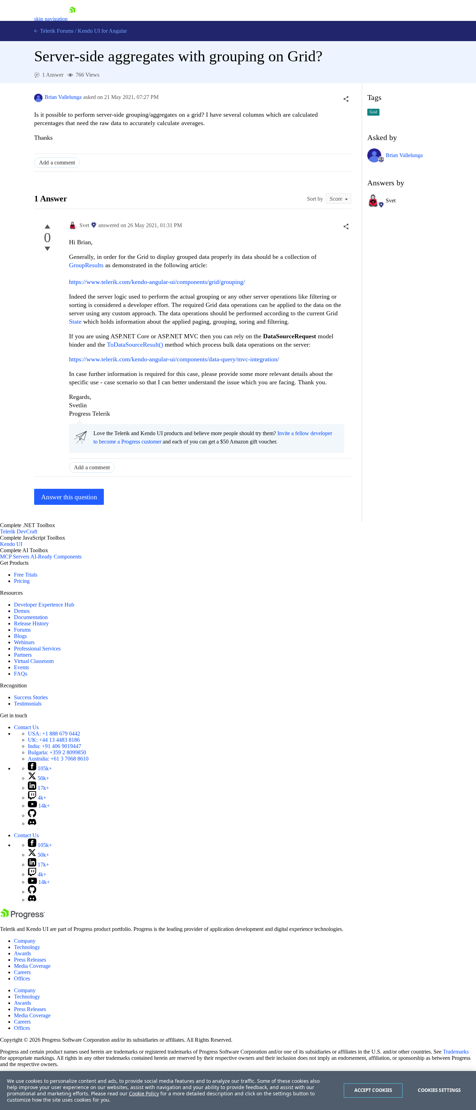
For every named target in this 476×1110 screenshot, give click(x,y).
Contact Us (26, 727)
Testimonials (27, 704)
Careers (22, 972)
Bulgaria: (57, 752)
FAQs (20, 674)
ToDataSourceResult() (135, 344)
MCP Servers (14, 557)
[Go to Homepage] (72, 19)
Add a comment (57, 162)
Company (25, 941)
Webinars (24, 642)
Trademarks (456, 1052)
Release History (31, 623)
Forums (22, 630)
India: (54, 746)
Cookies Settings (439, 1090)
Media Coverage (32, 966)
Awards (22, 953)
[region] (238, 1090)
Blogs (20, 636)
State (76, 321)
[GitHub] (32, 815)
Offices (22, 978)
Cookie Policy (144, 1093)
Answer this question (69, 497)
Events (21, 667)
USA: (54, 734)
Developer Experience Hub (44, 605)
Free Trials (25, 575)
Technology (27, 947)
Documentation (31, 617)
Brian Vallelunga (63, 97)
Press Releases (30, 960)
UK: (54, 740)
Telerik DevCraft (18, 531)
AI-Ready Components (56, 557)
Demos (22, 611)
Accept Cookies (373, 1090)
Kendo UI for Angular (102, 31)
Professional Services (37, 649)
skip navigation (51, 19)
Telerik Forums (56, 31)
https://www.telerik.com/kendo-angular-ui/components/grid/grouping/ (157, 281)
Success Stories (31, 697)
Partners (23, 655)
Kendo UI (11, 544)
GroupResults (87, 265)
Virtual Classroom (34, 661)
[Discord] (32, 823)
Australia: (58, 759)
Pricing (22, 581)
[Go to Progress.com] (22, 917)
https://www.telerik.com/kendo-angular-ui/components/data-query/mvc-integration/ (174, 359)
